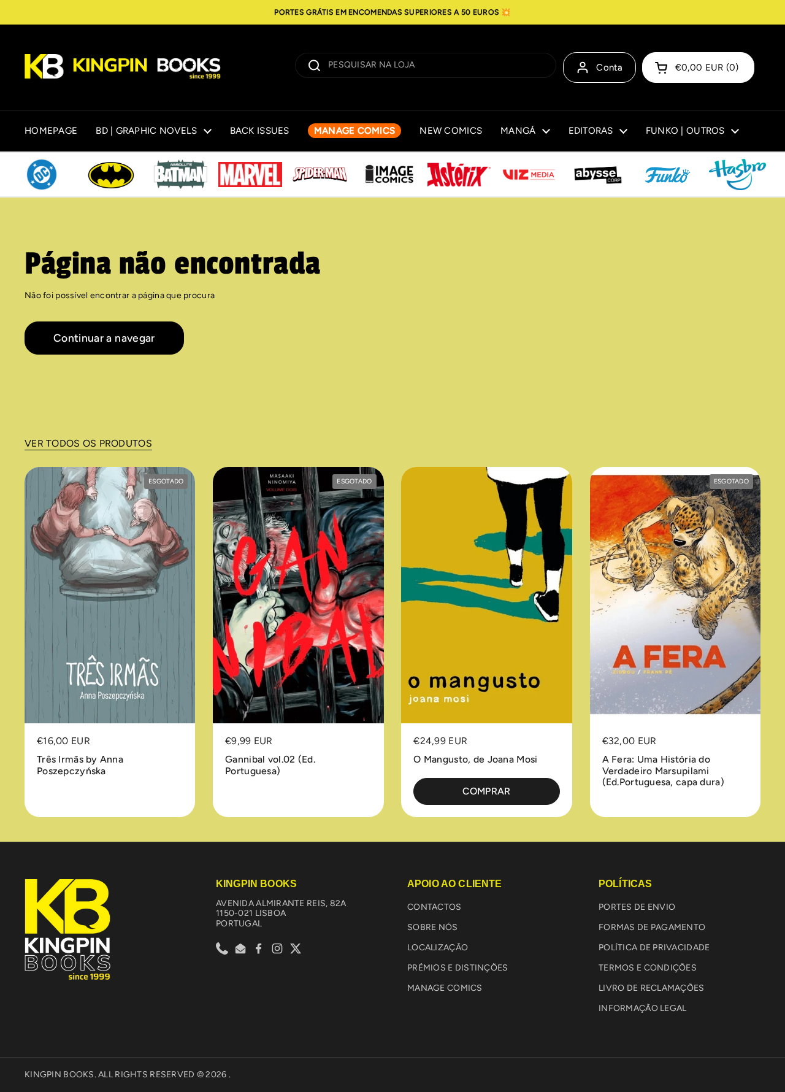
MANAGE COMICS (445, 988)
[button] (698, 67)
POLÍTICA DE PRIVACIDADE (654, 947)
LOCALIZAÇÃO (437, 947)
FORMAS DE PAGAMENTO (652, 927)
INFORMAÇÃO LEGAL (642, 1008)
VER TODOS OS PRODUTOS (88, 443)
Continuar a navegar (104, 337)
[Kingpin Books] (123, 67)
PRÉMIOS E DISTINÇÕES (457, 968)
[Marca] (41, 175)
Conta (609, 67)
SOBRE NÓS (432, 927)
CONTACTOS (434, 907)
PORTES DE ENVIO (637, 907)
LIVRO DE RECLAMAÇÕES (652, 988)
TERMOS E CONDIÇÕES (648, 968)
